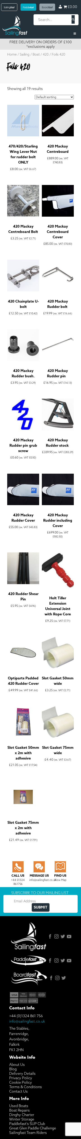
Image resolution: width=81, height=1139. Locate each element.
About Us (17, 1064)
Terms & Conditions (25, 1087)
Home (12, 54)
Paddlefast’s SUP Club (27, 1123)
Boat (36, 54)
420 (46, 54)
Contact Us (18, 1091)
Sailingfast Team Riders (28, 1132)
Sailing (24, 54)
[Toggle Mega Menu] (40, 34)
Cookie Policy (20, 1082)
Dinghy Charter (21, 1114)
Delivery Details (22, 1073)
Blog (13, 1069)
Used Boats (18, 1106)
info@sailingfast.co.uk (27, 1021)
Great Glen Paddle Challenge (32, 1128)
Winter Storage (21, 1119)
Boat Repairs (19, 1110)
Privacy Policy (20, 1078)
